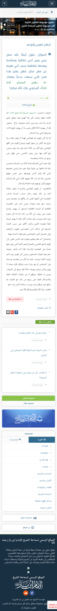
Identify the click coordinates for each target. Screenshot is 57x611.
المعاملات (44, 453)
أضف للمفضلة (43, 308)
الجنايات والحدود (44, 474)
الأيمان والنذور (45, 481)
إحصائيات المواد (26, 517)
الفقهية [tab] (41, 440)
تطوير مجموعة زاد (28, 607)
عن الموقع (27, 527)
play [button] (8, 98)
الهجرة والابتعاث (41, 299)
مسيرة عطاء (28, 403)
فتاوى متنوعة (45, 508)
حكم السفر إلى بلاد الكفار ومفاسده (33, 333)
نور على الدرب (42, 12)
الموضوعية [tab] (14, 440)
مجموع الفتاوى (29, 398)
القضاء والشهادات (44, 487)
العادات (45, 467)
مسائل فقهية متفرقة (43, 501)
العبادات (44, 446)
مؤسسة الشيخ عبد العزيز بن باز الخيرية (28, 599)
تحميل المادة (27, 105)
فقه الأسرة (44, 460)
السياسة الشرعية (44, 494)
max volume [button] (46, 98)
